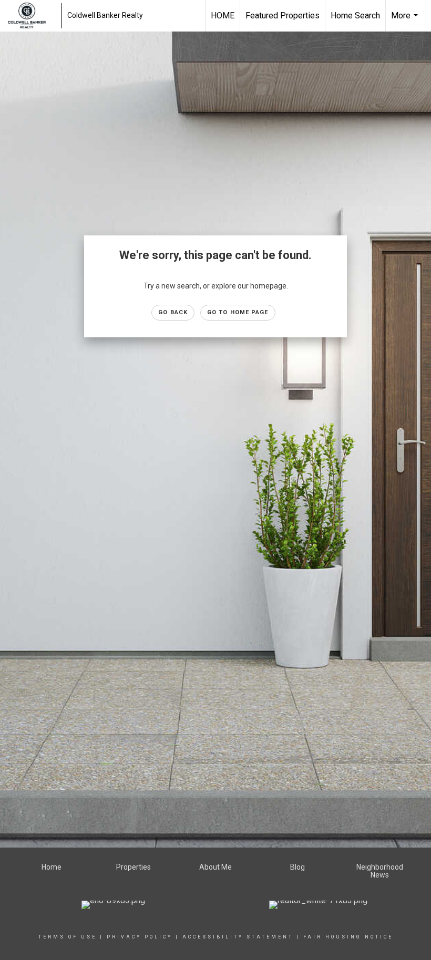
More (405, 21)
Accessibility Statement (237, 937)
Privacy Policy (139, 937)
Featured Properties (282, 15)
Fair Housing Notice (348, 937)
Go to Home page (238, 312)
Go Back (173, 312)
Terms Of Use (67, 937)
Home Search (355, 15)
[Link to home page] (32, 16)
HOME (222, 15)
